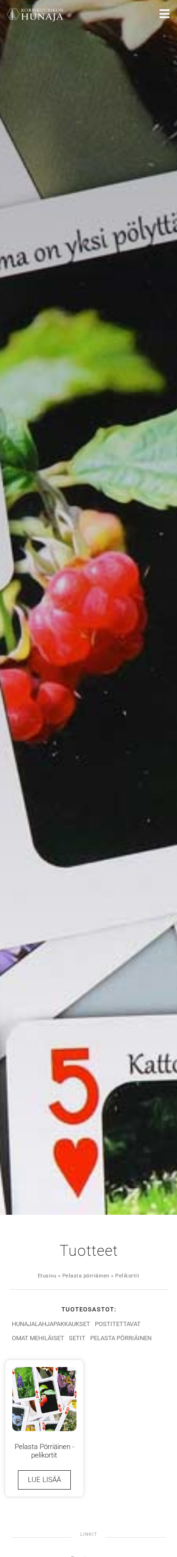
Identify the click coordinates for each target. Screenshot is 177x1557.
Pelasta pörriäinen (86, 1276)
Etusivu (47, 1276)
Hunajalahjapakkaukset (51, 1323)
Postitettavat (118, 1323)
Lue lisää (44, 1479)
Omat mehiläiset (38, 1338)
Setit (77, 1338)
